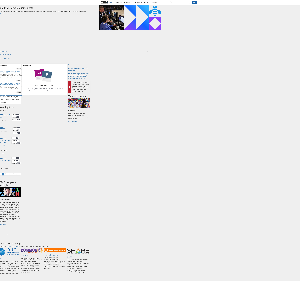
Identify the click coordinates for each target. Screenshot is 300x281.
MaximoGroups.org (51, 255)
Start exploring (72, 121)
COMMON (24, 255)
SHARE (69, 257)
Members (16, 119)
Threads (15, 114)
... (16, 174)
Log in (194, 2)
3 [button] (12, 234)
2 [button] (10, 234)
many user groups (13, 246)
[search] (171, 2)
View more (3, 102)
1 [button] (7, 234)
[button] (128, 2)
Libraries (15, 117)
